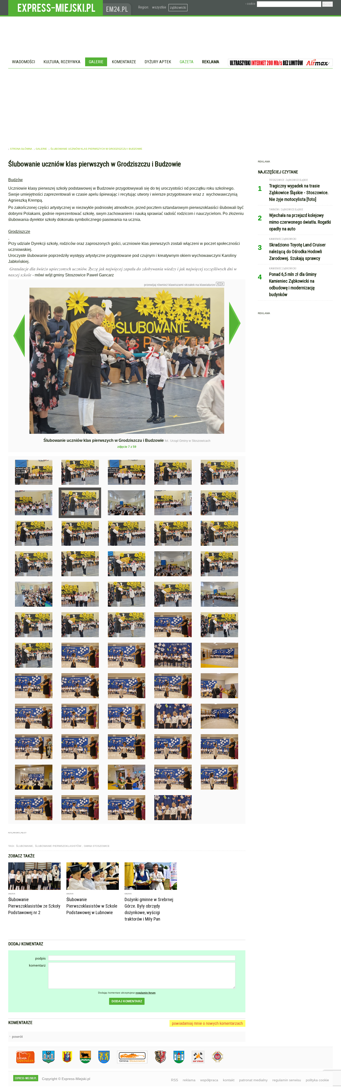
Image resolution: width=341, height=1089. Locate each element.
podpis (40, 958)
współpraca (209, 1080)
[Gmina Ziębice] (175, 1062)
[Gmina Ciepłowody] (81, 1062)
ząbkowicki (178, 7)
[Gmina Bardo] (63, 1062)
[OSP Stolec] (194, 1062)
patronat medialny (253, 1080)
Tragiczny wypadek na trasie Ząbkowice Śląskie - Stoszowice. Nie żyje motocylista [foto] (299, 192)
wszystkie (159, 7)
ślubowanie (24, 846)
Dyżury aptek (158, 61)
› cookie (250, 3)
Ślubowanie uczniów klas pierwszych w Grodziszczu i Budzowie (96, 148)
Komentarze (124, 61)
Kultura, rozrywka (61, 61)
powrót (17, 1037)
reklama (189, 1080)
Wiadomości (23, 61)
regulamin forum (146, 992)
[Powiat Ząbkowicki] (21, 1062)
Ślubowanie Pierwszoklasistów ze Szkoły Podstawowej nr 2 (34, 906)
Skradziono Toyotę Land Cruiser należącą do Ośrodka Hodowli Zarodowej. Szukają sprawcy (297, 251)
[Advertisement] (170, 106)
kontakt (228, 1080)
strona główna (21, 148)
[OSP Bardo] (213, 1061)
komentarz (37, 965)
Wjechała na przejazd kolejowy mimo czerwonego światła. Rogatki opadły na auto (300, 222)
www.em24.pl (118, 7)
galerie (41, 148)
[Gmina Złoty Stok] (156, 1062)
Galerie (96, 61)
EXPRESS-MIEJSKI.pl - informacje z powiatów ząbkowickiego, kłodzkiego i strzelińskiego (55, 7)
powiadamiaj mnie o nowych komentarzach (207, 1023)
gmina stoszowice (97, 846)
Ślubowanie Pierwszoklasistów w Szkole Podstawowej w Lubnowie (91, 906)
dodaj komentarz (127, 1001)
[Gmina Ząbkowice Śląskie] (44, 1062)
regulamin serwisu (286, 1080)
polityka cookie (317, 1080)
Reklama (210, 61)
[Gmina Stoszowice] (128, 1062)
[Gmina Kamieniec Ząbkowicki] (100, 1062)
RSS (174, 1080)
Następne (234, 323)
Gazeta (186, 61)
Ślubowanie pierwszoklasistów (58, 846)
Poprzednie (18, 335)
